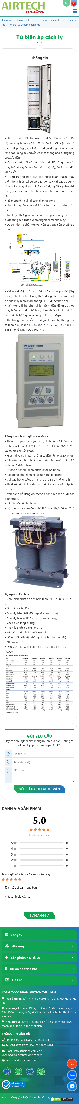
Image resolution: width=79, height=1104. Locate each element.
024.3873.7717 (19, 1045)
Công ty (16, 935)
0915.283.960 (24, 1040)
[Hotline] (72, 1064)
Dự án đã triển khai (23, 969)
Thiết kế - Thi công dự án (43, 19)
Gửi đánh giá (39, 915)
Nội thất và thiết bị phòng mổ (24, 24)
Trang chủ (7, 19)
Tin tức (16, 980)
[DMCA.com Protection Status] (61, 1100)
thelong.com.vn (26, 1060)
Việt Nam (74, 3)
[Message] (72, 1086)
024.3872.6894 (44, 1045)
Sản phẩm (22, 19)
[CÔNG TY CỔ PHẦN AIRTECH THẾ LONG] (23, 12)
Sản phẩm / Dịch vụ (25, 958)
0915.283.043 (42, 1040)
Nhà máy (17, 946)
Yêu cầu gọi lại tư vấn (39, 789)
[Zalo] (72, 1075)
